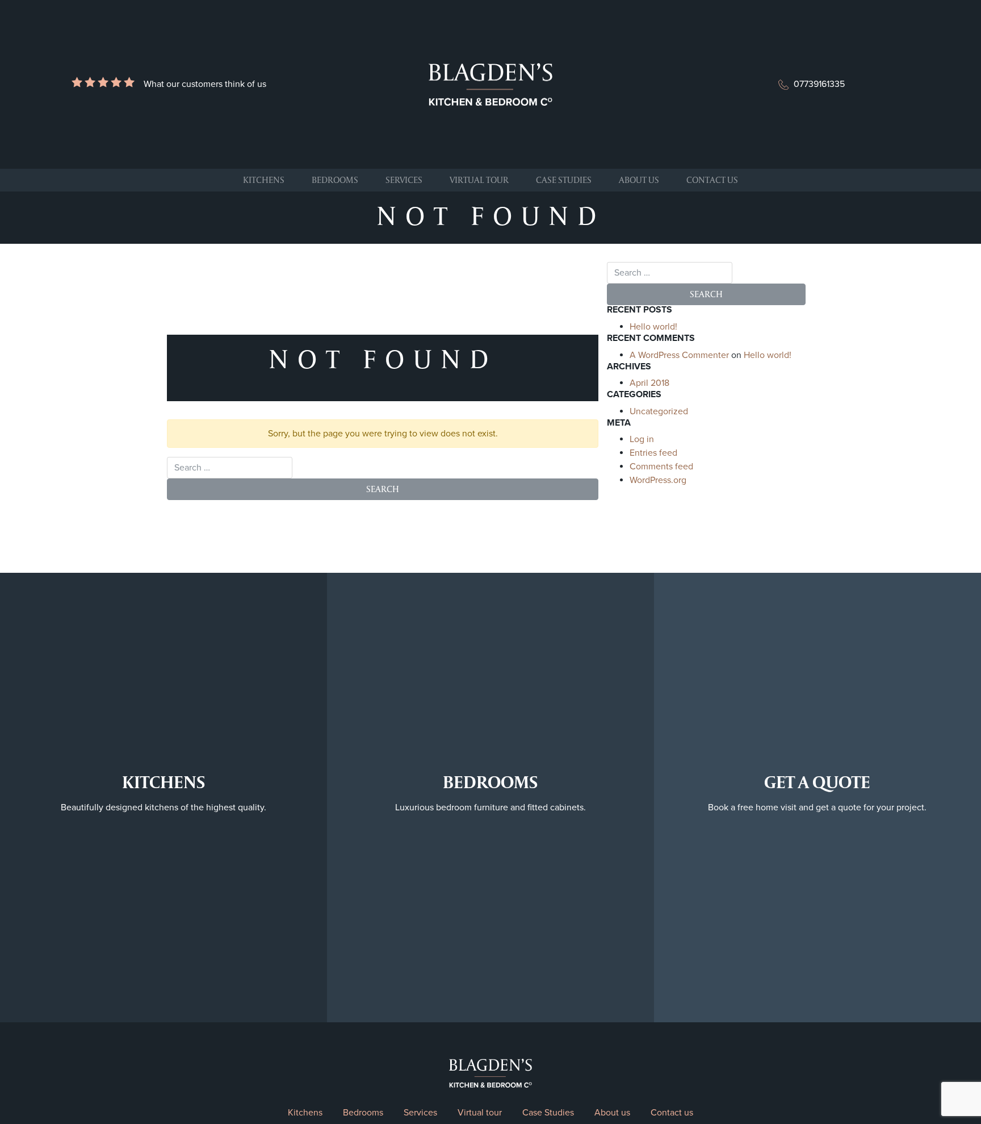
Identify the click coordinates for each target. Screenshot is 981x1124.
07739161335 (819, 84)
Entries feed (653, 453)
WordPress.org (658, 480)
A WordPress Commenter (679, 355)
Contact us (712, 180)
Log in (642, 439)
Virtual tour (479, 180)
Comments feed (661, 466)
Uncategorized (659, 411)
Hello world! (653, 326)
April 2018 (649, 383)
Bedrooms (335, 180)
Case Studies (564, 180)
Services (403, 180)
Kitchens (263, 180)
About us (639, 180)
